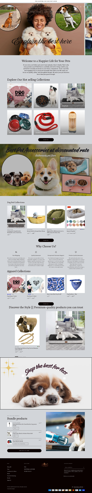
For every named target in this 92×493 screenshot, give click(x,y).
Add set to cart (24, 450)
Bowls (8, 478)
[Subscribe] (84, 467)
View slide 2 (48, 52)
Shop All (9, 467)
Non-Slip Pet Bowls (18, 441)
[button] (77, 6)
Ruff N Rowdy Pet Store (15, 486)
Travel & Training (11, 475)
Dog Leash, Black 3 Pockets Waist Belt (23, 433)
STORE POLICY (28, 471)
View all (46, 139)
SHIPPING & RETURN (29, 469)
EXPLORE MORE (79, 48)
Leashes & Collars (11, 471)
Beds (8, 473)
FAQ (25, 467)
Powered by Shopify (11, 488)
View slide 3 (24, 356)
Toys (8, 469)
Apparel (9, 480)
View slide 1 (44, 52)
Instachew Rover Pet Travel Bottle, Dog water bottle (25, 424)
